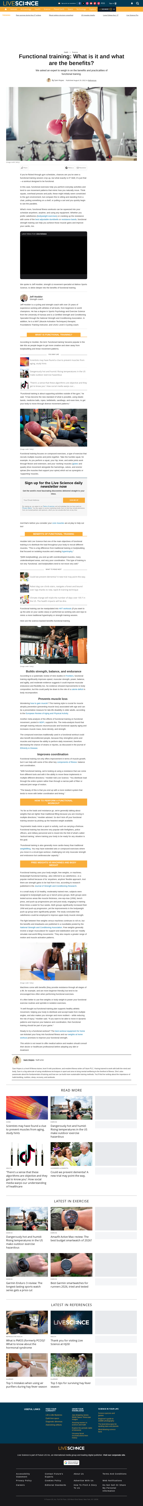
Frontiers (70, 676)
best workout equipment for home (70, 1031)
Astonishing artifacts (54, 1425)
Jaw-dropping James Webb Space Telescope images (81, 1417)
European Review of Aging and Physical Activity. (47, 713)
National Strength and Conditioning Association (41, 927)
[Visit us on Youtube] (91, 3)
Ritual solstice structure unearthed (61, 15)
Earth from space (52, 1418)
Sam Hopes (59, 80)
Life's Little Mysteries (54, 1415)
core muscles (58, 523)
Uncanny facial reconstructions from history (80, 1436)
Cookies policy (53, 1480)
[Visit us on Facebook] (79, 3)
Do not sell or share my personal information (114, 1488)
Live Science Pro (132, 15)
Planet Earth (59, 9)
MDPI (41, 722)
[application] (53, 255)
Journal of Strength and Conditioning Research (56, 886)
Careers (20, 1485)
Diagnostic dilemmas (54, 1422)
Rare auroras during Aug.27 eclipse (28, 15)
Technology (81, 9)
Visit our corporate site (114, 1455)
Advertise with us (84, 1480)
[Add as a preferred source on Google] (71, 1462)
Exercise (75, 52)
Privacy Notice (27, 508)
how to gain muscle (39, 703)
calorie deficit (77, 689)
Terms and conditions (115, 1474)
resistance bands (69, 219)
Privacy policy (24, 1480)
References (92, 80)
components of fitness (67, 762)
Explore (92, 9)
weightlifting (25, 849)
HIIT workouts (65, 608)
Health (37, 9)
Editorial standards (55, 1485)
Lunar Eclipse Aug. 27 (110, 15)
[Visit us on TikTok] (98, 3)
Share (25, 168)
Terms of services (49, 506)
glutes (75, 464)
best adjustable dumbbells (47, 219)
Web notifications (112, 1480)
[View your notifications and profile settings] (132, 3)
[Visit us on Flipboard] (95, 3)
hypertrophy (67, 551)
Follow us (71, 168)
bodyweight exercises (47, 216)
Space (70, 9)
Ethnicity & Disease (28, 748)
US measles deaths (88, 15)
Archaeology (26, 9)
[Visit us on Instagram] (87, 3)
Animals (13, 9)
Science (47, 9)
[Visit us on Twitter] (83, 3)
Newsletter (82, 168)
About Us (79, 1474)
